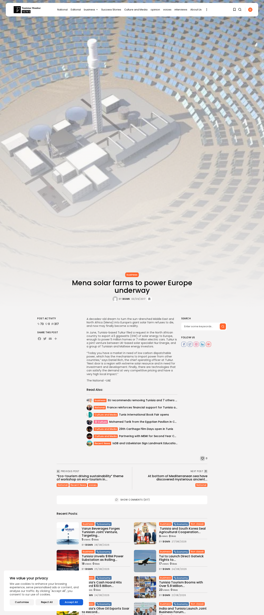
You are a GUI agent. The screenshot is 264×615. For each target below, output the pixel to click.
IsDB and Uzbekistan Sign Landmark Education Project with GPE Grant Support (167, 443)
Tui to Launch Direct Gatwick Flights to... (181, 558)
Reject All (47, 602)
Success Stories (111, 9)
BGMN (126, 299)
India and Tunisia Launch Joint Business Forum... (183, 610)
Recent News (102, 443)
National (62, 9)
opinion (155, 9)
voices (167, 9)
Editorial (76, 9)
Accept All (71, 602)
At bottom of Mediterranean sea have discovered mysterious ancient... (177, 478)
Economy (105, 524)
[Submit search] (223, 326)
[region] (46, 590)
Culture (102, 421)
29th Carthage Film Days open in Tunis (146, 429)
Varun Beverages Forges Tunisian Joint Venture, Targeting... (101, 532)
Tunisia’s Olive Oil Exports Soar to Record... (105, 610)
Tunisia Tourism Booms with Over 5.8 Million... (181, 584)
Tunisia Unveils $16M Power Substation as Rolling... (102, 558)
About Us (196, 9)
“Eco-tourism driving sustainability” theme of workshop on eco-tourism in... (90, 478)
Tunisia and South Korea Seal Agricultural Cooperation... (182, 530)
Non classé (197, 524)
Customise (22, 602)
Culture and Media (135, 9)
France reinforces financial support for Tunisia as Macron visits (151, 407)
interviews (181, 9)
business (89, 9)
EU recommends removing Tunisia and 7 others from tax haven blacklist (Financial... (167, 400)
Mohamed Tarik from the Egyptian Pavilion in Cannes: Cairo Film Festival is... (162, 422)
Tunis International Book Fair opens (144, 415)
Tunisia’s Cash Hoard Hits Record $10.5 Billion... (102, 584)
